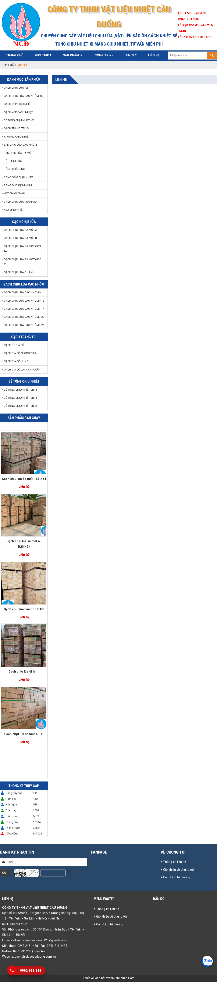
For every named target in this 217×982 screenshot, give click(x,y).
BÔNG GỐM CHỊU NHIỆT (18, 177)
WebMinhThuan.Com (120, 978)
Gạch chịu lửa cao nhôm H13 (24, 300)
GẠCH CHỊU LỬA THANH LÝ (20, 201)
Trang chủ (14, 55)
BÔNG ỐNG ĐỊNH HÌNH (18, 185)
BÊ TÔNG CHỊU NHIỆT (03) (19, 120)
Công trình (104, 55)
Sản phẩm (71, 55)
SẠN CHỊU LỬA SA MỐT (18, 153)
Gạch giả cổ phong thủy (20, 353)
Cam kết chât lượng (176, 877)
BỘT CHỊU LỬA (13, 161)
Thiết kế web (92, 978)
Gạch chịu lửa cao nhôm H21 (24, 325)
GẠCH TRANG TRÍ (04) (17, 128)
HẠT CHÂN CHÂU (14, 193)
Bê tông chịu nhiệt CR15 (20, 397)
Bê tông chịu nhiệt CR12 (20, 405)
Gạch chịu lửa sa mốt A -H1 (23, 734)
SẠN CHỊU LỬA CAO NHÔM (20, 144)
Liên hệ (153, 55)
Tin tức (131, 55)
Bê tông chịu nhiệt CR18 (20, 389)
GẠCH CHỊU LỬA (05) (16, 87)
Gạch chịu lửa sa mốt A (20, 229)
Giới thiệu (43, 55)
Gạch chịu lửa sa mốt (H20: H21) (22, 262)
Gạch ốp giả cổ (14, 345)
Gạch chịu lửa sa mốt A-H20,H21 (24, 543)
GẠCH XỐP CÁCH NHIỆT (18, 112)
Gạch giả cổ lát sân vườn (22, 369)
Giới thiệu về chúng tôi (178, 869)
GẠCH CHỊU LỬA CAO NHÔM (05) (24, 96)
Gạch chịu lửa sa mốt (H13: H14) (22, 249)
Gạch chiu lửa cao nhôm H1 (24, 609)
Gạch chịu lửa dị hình (19, 272)
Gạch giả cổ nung (16, 361)
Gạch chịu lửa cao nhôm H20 (24, 316)
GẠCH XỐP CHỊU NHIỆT (18, 104)
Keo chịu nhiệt (14, 209)
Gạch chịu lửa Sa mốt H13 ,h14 (24, 479)
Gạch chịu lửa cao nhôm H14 (24, 308)
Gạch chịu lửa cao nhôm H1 (23, 292)
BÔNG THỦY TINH (14, 169)
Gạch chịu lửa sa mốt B (20, 238)
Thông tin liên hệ (174, 862)
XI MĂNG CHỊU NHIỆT (17, 136)
